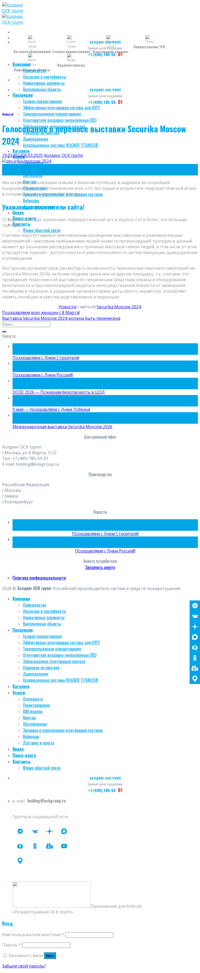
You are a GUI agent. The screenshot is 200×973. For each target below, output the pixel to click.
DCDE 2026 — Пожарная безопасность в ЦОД (58, 392)
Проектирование (36, 169)
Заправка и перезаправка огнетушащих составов (63, 730)
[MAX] (195, 637)
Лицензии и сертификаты (44, 77)
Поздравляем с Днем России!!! (42, 375)
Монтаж (29, 718)
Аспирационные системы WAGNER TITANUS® (60, 145)
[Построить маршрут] (195, 679)
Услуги (18, 692)
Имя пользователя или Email (33, 934)
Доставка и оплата (38, 743)
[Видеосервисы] (195, 668)
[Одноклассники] (195, 658)
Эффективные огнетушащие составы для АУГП (61, 107)
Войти (50, 955)
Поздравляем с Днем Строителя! (45, 358)
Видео (18, 212)
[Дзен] (195, 626)
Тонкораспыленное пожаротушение (52, 114)
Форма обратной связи (41, 230)
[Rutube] (64, 846)
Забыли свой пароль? (24, 966)
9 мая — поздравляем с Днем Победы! (51, 409)
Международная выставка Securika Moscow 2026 (62, 426)
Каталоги (20, 151)
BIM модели (32, 175)
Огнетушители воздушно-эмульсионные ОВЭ (59, 120)
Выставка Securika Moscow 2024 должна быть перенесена (61, 318)
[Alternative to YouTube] (49, 846)
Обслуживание (35, 724)
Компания (21, 64)
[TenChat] (195, 647)
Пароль (11, 945)
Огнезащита (33, 699)
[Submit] (4, 331)
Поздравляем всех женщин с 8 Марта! (41, 312)
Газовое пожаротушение (42, 101)
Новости (7, 114)
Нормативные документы (44, 83)
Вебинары (31, 200)
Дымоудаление (35, 139)
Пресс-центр (24, 755)
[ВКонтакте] (195, 616)
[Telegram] (195, 605)
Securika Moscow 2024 (119, 307)
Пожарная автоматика (41, 667)
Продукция (22, 95)
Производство (34, 70)
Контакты (21, 761)
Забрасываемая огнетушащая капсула (54, 661)
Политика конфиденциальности (39, 578)
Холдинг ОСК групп (63, 155)
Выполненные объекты (42, 89)
